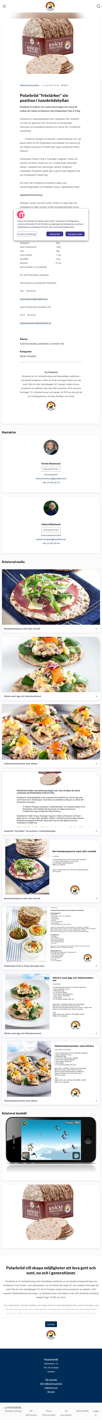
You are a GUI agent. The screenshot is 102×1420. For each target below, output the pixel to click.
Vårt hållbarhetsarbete (51, 1383)
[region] (51, 225)
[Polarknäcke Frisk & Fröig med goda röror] (51, 934)
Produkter (31, 355)
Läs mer (51, 1324)
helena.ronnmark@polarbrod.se (51, 539)
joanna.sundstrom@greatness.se (35, 322)
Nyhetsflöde (82, 1410)
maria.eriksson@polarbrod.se (34, 298)
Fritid (22, 343)
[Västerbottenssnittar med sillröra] (51, 732)
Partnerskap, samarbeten (37, 343)
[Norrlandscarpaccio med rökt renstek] (51, 597)
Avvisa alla (55, 234)
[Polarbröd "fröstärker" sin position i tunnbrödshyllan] (51, 799)
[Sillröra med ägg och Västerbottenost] (51, 664)
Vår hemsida (51, 1379)
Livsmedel (54, 343)
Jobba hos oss (51, 1387)
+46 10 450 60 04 (51, 543)
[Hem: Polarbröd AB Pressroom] (50, 6)
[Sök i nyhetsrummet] (99, 6)
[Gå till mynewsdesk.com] (13, 1407)
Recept (23, 355)
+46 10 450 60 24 (51, 482)
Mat (62, 343)
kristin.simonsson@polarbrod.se (51, 478)
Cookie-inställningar (26, 234)
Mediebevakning (13, 1410)
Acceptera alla (75, 234)
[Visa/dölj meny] (4, 6)
